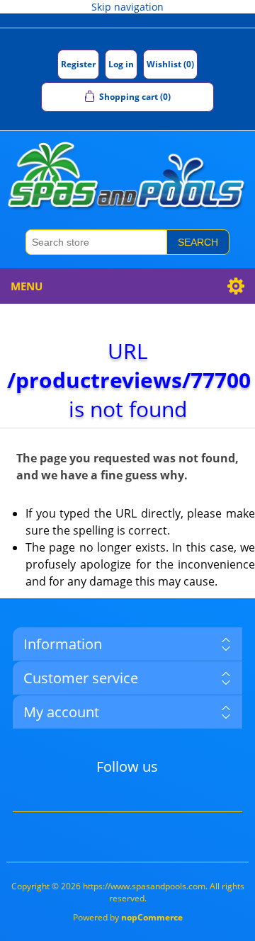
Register (78, 64)
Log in (121, 64)
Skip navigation (127, 6)
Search (198, 242)
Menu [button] (26, 286)
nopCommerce (152, 917)
